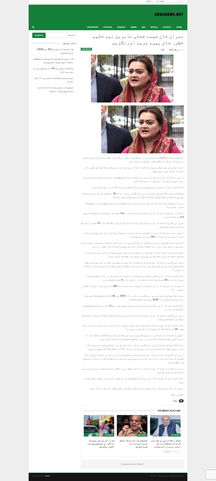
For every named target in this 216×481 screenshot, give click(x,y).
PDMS (47, 476)
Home (179, 27)
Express (107, 27)
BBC (144, 27)
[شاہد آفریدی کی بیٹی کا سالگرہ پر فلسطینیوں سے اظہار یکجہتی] (99, 425)
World (154, 27)
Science (167, 27)
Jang (175, 401)
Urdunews (92, 27)
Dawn (134, 27)
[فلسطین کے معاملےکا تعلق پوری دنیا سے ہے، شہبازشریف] (132, 425)
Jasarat (121, 27)
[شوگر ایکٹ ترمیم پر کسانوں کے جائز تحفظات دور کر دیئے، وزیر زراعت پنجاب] (165, 425)
